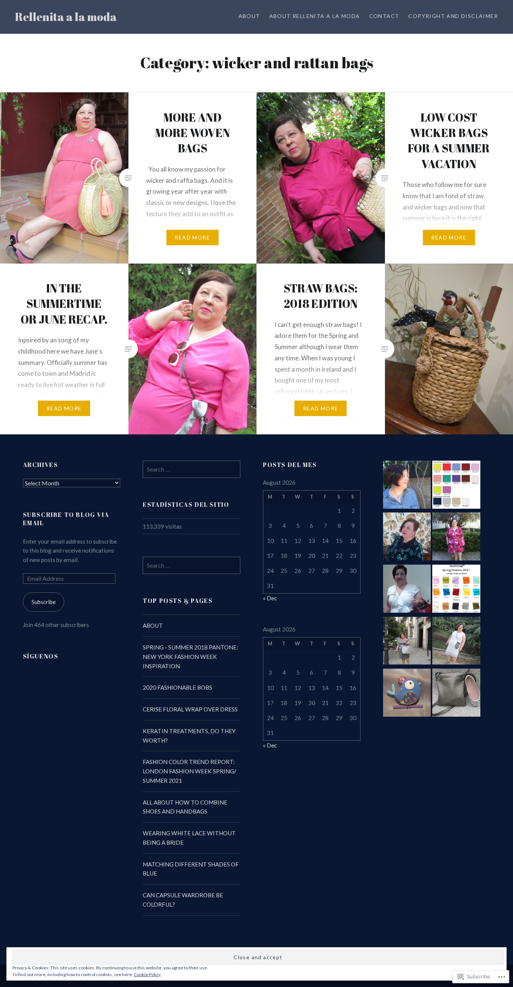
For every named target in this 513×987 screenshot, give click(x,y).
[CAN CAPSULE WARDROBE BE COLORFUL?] (456, 694)
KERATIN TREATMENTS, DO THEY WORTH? (189, 736)
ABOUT (249, 16)
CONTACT (384, 16)
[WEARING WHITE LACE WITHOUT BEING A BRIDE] (456, 642)
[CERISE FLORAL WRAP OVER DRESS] (456, 537)
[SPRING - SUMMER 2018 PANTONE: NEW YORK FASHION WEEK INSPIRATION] (456, 486)
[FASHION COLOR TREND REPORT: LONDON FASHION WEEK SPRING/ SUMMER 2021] (456, 590)
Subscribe (44, 601)
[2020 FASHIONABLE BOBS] (407, 537)
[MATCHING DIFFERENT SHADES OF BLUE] (407, 694)
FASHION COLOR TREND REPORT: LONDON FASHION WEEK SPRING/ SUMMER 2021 (189, 771)
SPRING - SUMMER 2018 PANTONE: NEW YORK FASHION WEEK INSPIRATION (190, 656)
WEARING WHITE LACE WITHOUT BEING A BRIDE (189, 838)
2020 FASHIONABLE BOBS (177, 687)
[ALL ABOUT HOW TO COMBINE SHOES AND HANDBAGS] (407, 642)
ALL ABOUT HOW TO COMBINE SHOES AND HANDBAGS (185, 807)
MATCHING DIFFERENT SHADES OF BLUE (191, 869)
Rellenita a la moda (66, 16)
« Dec (270, 598)
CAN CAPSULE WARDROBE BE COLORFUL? (183, 900)
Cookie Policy (147, 974)
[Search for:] (191, 469)
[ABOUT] (407, 486)
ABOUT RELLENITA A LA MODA (314, 16)
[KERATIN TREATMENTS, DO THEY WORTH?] (407, 590)
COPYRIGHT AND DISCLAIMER (453, 16)
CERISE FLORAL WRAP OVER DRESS (190, 709)
